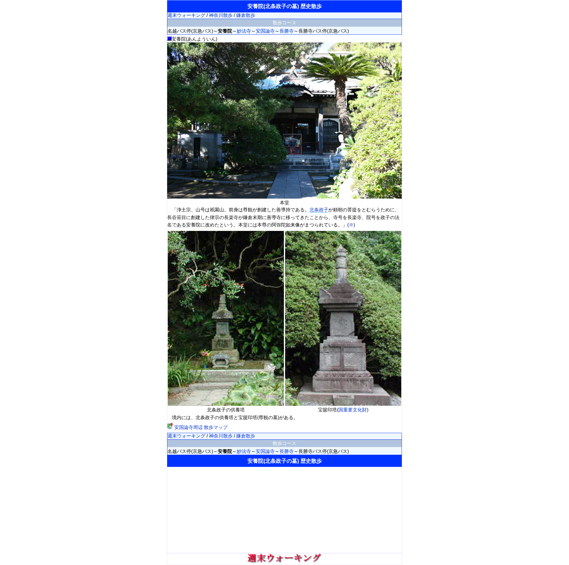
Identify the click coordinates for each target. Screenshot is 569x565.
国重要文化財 (352, 409)
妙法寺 (244, 30)
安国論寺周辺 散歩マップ (200, 427)
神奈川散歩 (221, 15)
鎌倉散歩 (245, 15)
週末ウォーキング (186, 15)
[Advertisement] (284, 509)
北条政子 (318, 209)
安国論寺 (265, 30)
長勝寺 (286, 30)
